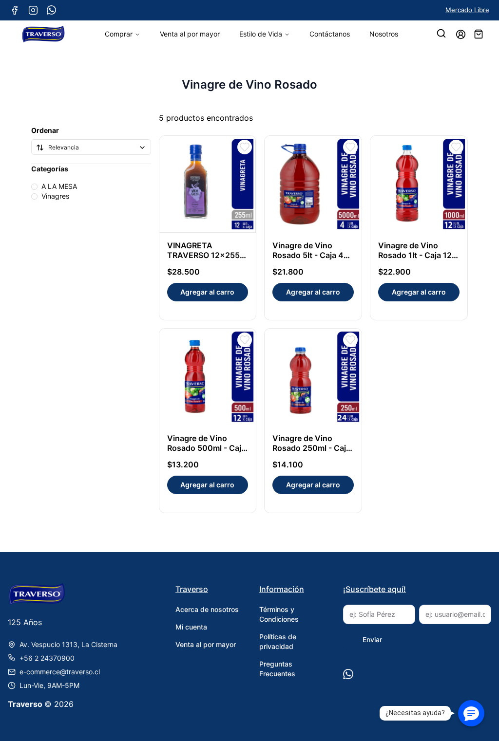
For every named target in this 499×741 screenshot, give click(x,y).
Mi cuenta (191, 627)
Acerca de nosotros (207, 609)
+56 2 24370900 (47, 658)
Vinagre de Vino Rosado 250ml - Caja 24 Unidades (311, 448)
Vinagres (55, 196)
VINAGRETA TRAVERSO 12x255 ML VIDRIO (203, 255)
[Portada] (43, 34)
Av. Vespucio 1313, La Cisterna (68, 644)
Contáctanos (329, 34)
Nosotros (383, 34)
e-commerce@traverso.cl (59, 671)
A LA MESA (59, 186)
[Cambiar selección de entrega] (442, 34)
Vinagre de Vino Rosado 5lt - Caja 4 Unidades (308, 255)
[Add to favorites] (244, 147)
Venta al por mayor (190, 34)
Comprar (119, 34)
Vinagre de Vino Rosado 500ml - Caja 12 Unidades (206, 448)
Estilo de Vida (260, 34)
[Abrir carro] (478, 34)
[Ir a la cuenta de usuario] (461, 34)
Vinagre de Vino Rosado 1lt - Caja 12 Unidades (415, 255)
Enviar (372, 639)
